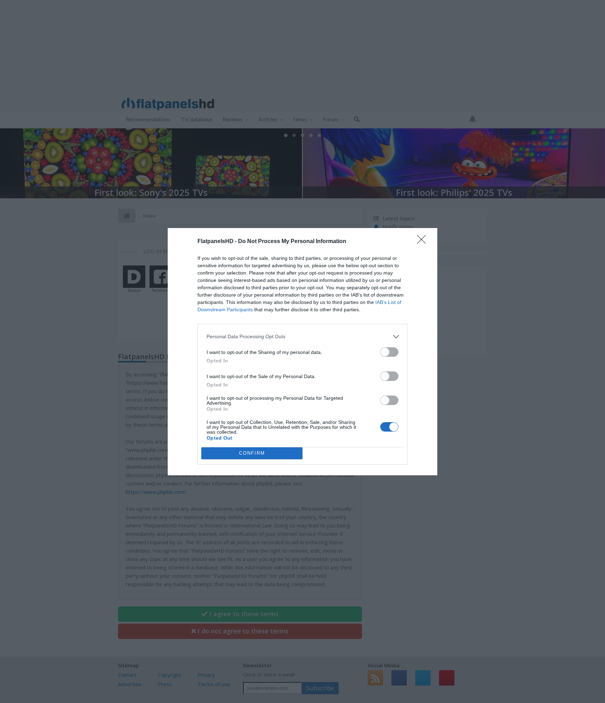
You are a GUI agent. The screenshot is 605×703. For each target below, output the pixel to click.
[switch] (389, 352)
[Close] (423, 241)
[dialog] (302, 351)
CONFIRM (252, 453)
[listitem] (302, 336)
